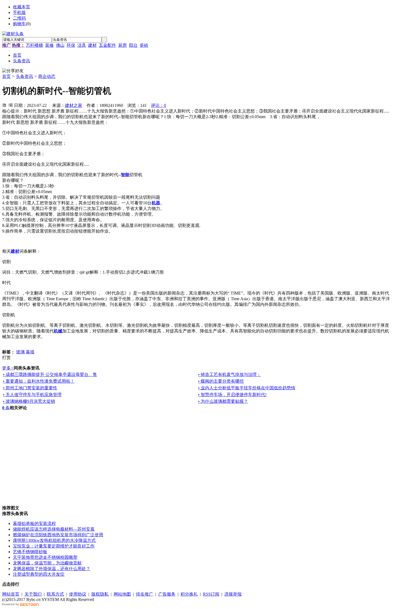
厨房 (122, 45)
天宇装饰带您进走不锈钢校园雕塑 (45, 557)
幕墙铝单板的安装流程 (34, 523)
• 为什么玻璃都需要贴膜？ (223, 401)
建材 (92, 45)
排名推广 (144, 594)
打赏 (6, 357)
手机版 (19, 12)
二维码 (19, 18)
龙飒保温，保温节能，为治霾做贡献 (47, 563)
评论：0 (158, 105)
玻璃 (20, 352)
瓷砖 (144, 45)
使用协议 (77, 594)
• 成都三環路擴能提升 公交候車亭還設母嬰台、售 (50, 374)
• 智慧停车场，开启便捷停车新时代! (232, 394)
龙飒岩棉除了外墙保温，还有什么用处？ (51, 568)
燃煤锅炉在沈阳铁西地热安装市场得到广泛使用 (58, 534)
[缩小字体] (11, 105)
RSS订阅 (211, 594)
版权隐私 (100, 594)
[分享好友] (13, 71)
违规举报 (233, 594)
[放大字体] (4, 105)
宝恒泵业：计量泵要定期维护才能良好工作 (54, 546)
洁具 (81, 45)
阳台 (133, 45)
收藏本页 (21, 7)
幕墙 (30, 352)
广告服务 (166, 594)
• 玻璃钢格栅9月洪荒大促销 (29, 401)
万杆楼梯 (34, 45)
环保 (71, 45)
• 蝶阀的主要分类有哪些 (221, 381)
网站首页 (10, 594)
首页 (6, 76)
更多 (8, 368)
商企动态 (46, 76)
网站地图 (122, 594)
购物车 (19, 23)
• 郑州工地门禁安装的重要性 (30, 388)
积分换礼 (189, 594)
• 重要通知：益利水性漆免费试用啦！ (38, 381)
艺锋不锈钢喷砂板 (30, 551)
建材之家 (73, 105)
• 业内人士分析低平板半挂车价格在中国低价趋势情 (246, 388)
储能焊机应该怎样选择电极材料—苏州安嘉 (54, 529)
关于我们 (33, 594)
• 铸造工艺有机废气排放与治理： (229, 374)
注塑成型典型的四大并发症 (38, 574)
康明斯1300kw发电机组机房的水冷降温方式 (54, 540)
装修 (49, 45)
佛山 (60, 45)
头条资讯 (24, 76)
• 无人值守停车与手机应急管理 (32, 394)
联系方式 (55, 594)
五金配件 (107, 45)
